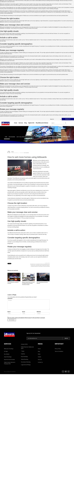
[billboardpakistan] (14, 334)
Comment (10, 298)
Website (39, 311)
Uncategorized (26, 152)
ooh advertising (39, 266)
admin (12, 151)
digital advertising (36, 265)
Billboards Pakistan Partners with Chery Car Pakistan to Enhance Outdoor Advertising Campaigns (28, 283)
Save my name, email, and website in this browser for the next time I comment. (26, 317)
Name (9, 311)
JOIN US (66, 338)
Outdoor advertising (46, 266)
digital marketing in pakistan (44, 265)
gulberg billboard (34, 266)
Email (23, 311)
